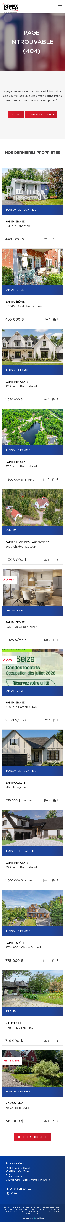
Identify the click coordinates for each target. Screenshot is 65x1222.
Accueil (16, 115)
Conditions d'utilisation (36, 1212)
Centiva (39, 1218)
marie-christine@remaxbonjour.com (33, 1180)
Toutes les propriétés (33, 1137)
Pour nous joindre (41, 115)
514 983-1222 (17, 1177)
